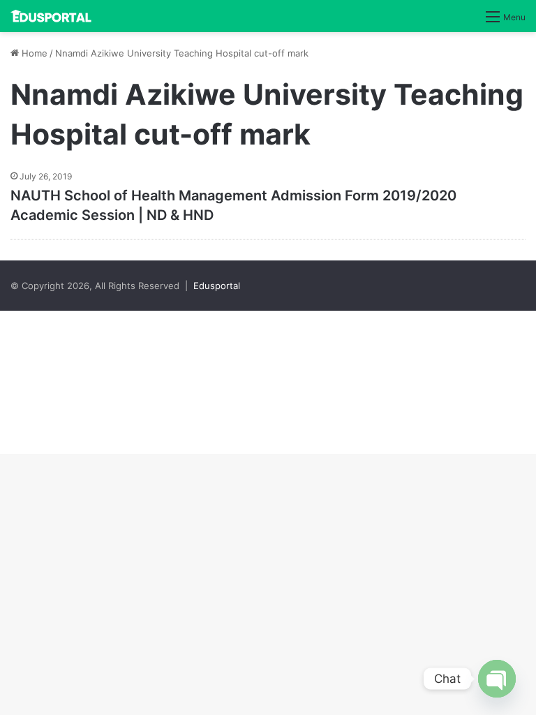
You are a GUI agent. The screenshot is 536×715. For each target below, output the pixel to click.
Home (33, 53)
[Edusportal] (50, 16)
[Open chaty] (497, 679)
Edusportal (216, 285)
